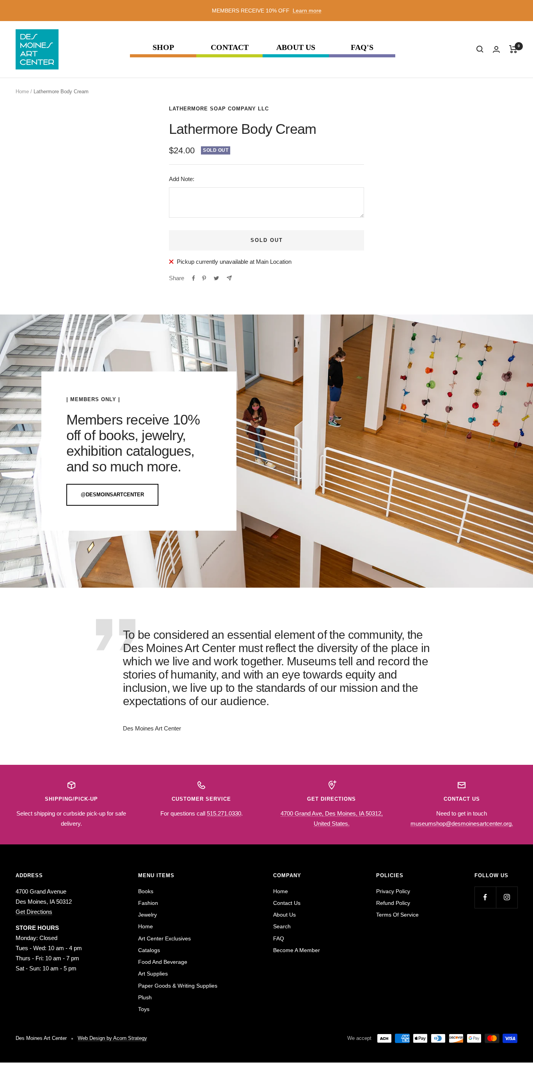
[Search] (479, 49)
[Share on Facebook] (193, 278)
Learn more (307, 10)
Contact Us (286, 903)
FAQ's (362, 47)
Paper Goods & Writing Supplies (177, 986)
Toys (143, 1009)
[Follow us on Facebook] (485, 897)
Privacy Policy (393, 891)
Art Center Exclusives (164, 938)
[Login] (496, 49)
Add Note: (181, 179)
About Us (295, 47)
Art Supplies (153, 973)
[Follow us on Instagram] (506, 897)
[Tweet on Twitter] (216, 278)
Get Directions (34, 911)
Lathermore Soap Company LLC (219, 109)
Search (282, 926)
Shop (163, 47)
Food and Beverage (162, 962)
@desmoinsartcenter (112, 495)
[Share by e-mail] (229, 278)
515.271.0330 (224, 813)
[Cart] (513, 49)
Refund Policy (393, 903)
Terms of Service (397, 915)
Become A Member (296, 950)
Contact (230, 47)
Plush (145, 997)
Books (145, 891)
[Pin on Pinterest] (204, 278)
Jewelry (147, 915)
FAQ (278, 938)
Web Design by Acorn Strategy (112, 1038)
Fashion (148, 903)
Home (22, 91)
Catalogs (149, 950)
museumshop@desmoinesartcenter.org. (461, 823)
